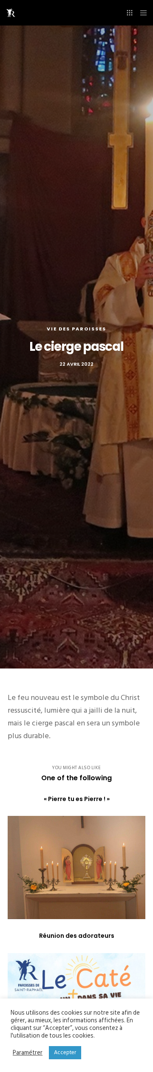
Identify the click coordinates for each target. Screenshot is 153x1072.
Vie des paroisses (76, 328)
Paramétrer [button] (27, 1053)
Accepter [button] (65, 1052)
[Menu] (141, 12)
